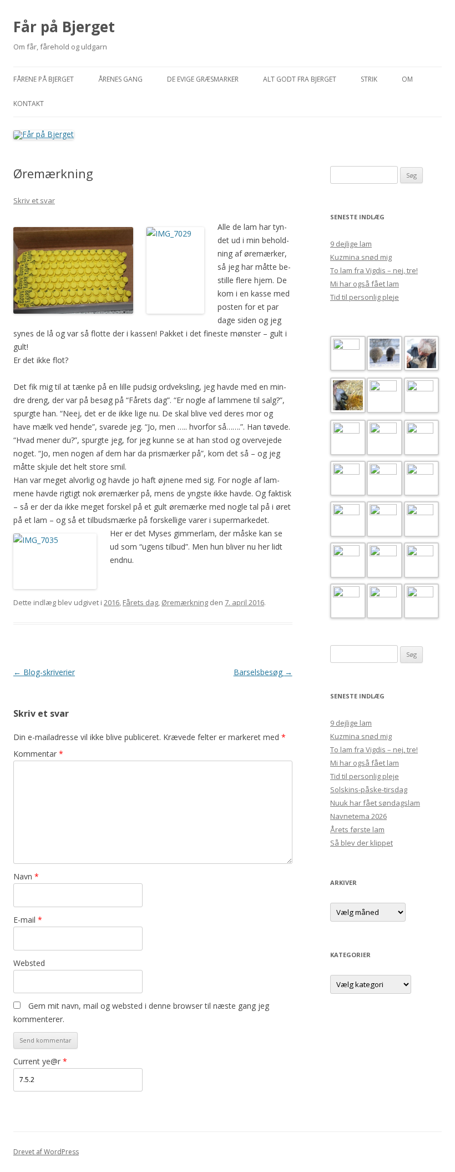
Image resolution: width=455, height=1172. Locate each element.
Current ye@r (40, 1061)
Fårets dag (140, 602)
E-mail (27, 919)
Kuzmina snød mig (361, 257)
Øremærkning (184, 602)
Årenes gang (120, 79)
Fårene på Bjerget (43, 79)
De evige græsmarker (203, 79)
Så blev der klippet (361, 843)
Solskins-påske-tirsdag (368, 789)
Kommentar (38, 753)
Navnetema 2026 (358, 816)
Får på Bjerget (64, 27)
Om (407, 79)
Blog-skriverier (44, 672)
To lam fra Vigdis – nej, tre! (374, 270)
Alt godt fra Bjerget (299, 79)
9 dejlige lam (351, 244)
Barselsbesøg (263, 672)
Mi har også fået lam (364, 284)
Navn (26, 876)
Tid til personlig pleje (364, 297)
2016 (111, 602)
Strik (369, 79)
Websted (29, 963)
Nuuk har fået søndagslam (375, 803)
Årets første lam (357, 829)
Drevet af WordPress (46, 1151)
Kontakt (28, 103)
